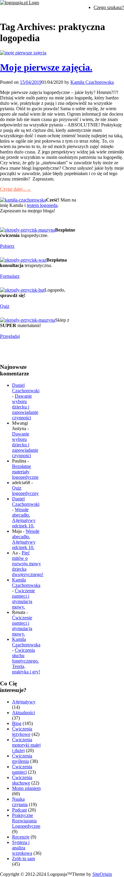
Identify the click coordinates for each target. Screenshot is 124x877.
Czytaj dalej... (15, 189)
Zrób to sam (23, 858)
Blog (16, 723)
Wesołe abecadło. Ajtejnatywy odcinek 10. (24, 517)
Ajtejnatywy (24, 701)
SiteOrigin (102, 874)
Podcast (19, 809)
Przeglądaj (10, 336)
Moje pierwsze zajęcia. (46, 67)
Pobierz (7, 246)
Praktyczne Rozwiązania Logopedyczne (26, 821)
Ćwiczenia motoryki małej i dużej (26, 745)
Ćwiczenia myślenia (22, 758)
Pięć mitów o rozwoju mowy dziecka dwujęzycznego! (27, 563)
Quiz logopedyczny (25, 490)
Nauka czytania (20, 802)
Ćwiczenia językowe (22, 731)
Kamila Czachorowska (92, 82)
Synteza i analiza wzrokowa (22, 848)
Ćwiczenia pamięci (22, 769)
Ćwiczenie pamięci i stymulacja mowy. (23, 598)
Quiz (4, 306)
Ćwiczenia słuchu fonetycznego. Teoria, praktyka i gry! (26, 661)
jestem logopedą (42, 205)
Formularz (10, 276)
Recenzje (20, 836)
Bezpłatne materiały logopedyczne (25, 472)
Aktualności (23, 712)
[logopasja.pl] (19, 2)
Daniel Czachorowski (25, 388)
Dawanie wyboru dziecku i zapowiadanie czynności (25, 406)
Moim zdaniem (26, 788)
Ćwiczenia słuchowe (22, 780)
